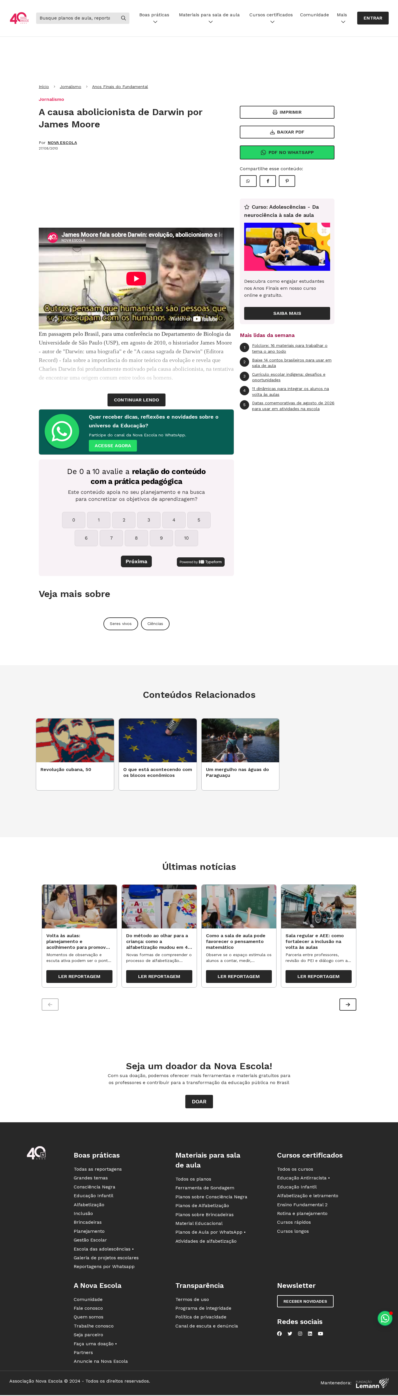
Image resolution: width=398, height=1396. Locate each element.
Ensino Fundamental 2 (302, 1204)
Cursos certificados (271, 14)
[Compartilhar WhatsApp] (248, 181)
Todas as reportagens (98, 1169)
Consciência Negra (94, 1187)
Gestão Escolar (90, 1240)
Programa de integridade (203, 1308)
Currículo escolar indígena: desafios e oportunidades (284, 377)
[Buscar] (123, 18)
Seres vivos (121, 623)
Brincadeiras (88, 1222)
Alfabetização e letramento (307, 1195)
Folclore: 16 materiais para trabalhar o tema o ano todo (286, 348)
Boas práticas (154, 14)
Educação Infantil (93, 1195)
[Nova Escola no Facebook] (279, 1333)
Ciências (155, 623)
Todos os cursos (295, 1169)
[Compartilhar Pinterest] (287, 181)
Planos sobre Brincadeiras (204, 1214)
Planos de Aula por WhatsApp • (210, 1232)
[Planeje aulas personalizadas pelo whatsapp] (385, 1318)
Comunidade (314, 14)
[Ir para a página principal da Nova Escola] (19, 18)
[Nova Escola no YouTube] (320, 1333)
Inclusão (83, 1213)
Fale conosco (88, 1308)
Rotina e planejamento (302, 1213)
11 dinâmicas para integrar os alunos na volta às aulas (286, 391)
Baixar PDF (290, 132)
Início (44, 86)
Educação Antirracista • (303, 1178)
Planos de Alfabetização (202, 1205)
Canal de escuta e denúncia (206, 1326)
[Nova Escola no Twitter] (290, 1333)
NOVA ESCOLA (62, 142)
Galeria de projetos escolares (106, 1257)
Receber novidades (305, 1301)
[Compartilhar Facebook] (268, 181)
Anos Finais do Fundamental (120, 86)
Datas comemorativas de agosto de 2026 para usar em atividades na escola (288, 406)
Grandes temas (91, 1178)
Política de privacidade (200, 1317)
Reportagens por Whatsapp (104, 1266)
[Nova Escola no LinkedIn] (310, 1333)
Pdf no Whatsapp (291, 152)
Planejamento (89, 1231)
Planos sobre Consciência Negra (211, 1197)
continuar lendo (136, 400)
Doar (199, 1101)
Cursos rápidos (294, 1222)
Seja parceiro (88, 1334)
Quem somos (88, 1317)
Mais (342, 14)
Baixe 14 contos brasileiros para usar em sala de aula (287, 363)
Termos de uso (192, 1299)
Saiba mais (287, 313)
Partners (83, 1352)
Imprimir (291, 112)
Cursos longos (293, 1231)
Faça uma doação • (95, 1343)
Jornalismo (70, 86)
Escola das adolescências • (104, 1249)
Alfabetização (89, 1204)
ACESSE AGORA (113, 445)
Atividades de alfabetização (206, 1241)
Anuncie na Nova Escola (101, 1361)
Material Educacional (199, 1223)
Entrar (373, 18)
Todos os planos (193, 1179)
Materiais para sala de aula (209, 14)
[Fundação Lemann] (372, 1383)
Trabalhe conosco (94, 1326)
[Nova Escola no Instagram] (300, 1333)
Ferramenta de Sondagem (204, 1187)
